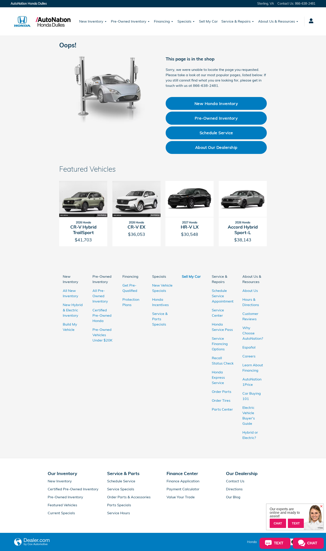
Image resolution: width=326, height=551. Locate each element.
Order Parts (221, 391)
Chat (278, 523)
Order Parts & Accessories (129, 497)
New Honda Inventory (216, 103)
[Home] (22, 21)
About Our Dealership (216, 147)
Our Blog (233, 497)
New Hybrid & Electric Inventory (73, 310)
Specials (184, 21)
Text (296, 523)
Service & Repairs (236, 21)
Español (248, 347)
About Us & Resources (276, 21)
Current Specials (61, 513)
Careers (248, 356)
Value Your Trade (181, 497)
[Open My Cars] (309, 21)
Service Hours (118, 513)
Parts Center (222, 409)
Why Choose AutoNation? (252, 333)
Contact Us (235, 481)
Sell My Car (208, 21)
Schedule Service (216, 132)
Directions (234, 489)
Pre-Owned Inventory (128, 21)
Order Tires (221, 400)
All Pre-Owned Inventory (100, 295)
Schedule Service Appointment (223, 295)
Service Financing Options (220, 343)
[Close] (321, 506)
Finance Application (183, 481)
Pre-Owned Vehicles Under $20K (102, 334)
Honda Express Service (218, 377)
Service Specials (120, 489)
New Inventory (91, 21)
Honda (252, 542)
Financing (162, 21)
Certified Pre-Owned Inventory (73, 489)
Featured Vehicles (62, 505)
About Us (250, 290)
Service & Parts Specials (160, 318)
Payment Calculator (183, 489)
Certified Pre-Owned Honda (102, 315)
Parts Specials (119, 505)
